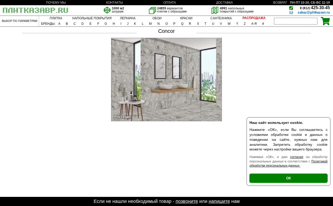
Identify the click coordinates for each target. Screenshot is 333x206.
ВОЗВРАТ (280, 2)
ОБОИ (157, 18)
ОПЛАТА (169, 2)
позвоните (187, 201)
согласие (296, 157)
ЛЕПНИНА (128, 18)
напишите (219, 201)
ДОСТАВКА (224, 2)
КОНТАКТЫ (114, 2)
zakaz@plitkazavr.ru (314, 12)
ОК (288, 178)
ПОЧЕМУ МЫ (56, 2)
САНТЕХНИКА (221, 18)
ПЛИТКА (56, 18)
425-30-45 (315, 7)
